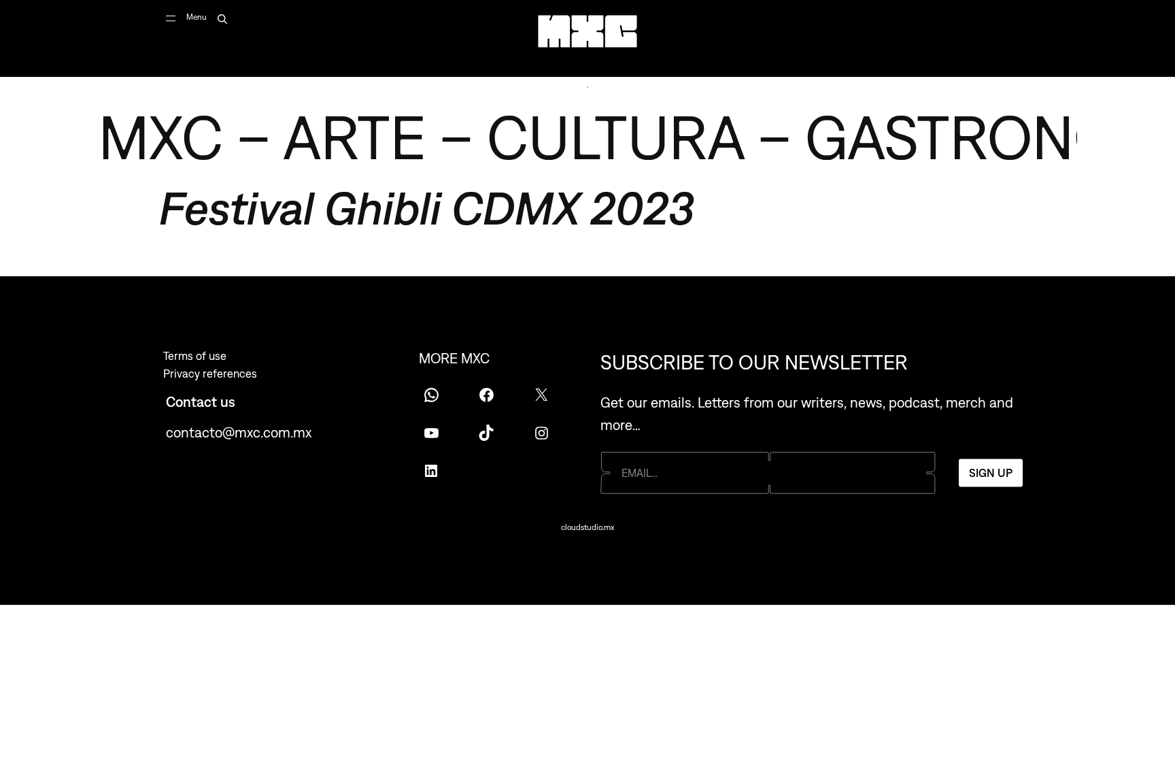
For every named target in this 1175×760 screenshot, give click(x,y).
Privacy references (210, 373)
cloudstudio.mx (587, 527)
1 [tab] (587, 87)
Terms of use (194, 356)
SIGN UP (990, 473)
